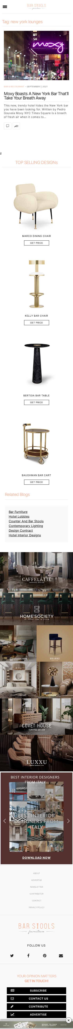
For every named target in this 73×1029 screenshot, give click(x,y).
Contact (36, 900)
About (36, 873)
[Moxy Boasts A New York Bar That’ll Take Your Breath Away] (36, 55)
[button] (68, 821)
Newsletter (36, 887)
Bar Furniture (18, 512)
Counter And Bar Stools (26, 521)
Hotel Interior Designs (25, 535)
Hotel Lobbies (19, 516)
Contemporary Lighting (26, 526)
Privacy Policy (36, 907)
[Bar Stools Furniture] (36, 7)
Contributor (36, 894)
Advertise (36, 880)
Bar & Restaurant (14, 86)
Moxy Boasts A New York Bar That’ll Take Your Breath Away (36, 95)
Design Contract (21, 530)
